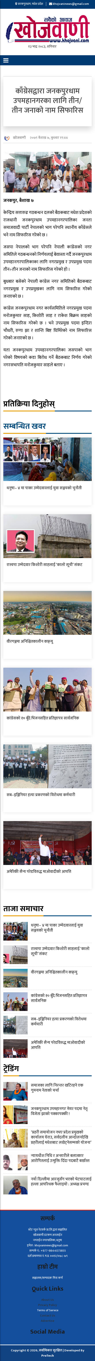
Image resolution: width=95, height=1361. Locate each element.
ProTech (47, 1355)
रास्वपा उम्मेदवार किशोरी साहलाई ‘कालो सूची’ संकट (44, 565)
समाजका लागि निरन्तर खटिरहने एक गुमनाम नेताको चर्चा (57, 1088)
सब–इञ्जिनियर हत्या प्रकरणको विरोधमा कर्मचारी (41, 795)
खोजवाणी (19, 138)
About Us (47, 1299)
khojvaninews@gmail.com (71, 3)
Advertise (47, 1320)
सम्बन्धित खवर (24, 426)
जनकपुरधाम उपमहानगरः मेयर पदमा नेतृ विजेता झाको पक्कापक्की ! (59, 1111)
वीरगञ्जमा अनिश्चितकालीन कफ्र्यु (30, 641)
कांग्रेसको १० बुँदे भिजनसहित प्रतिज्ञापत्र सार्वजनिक (43, 718)
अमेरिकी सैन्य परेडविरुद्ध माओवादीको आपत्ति (39, 871)
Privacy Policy (47, 1305)
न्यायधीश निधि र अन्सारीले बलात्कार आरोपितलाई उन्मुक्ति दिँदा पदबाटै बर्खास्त (60, 1158)
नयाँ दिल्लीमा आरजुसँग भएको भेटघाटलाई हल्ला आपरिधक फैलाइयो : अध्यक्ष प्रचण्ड (61, 1182)
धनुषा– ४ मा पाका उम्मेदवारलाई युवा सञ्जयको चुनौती (44, 488)
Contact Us (47, 1315)
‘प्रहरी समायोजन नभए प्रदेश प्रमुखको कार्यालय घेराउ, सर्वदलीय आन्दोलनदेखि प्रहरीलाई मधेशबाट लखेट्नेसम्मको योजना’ (61, 1137)
